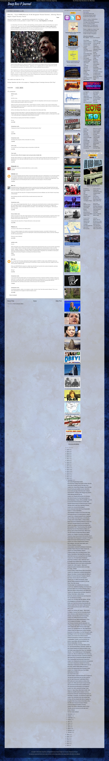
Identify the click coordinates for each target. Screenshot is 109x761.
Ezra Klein (95, 134)
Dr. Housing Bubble (97, 97)
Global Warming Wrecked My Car (75, 494)
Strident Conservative (97, 68)
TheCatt (13, 226)
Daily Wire (95, 44)
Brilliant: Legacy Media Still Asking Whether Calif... (78, 641)
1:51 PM (13, 149)
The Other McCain (96, 74)
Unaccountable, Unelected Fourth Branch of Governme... (80, 546)
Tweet (57, 17)
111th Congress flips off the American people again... (79, 626)
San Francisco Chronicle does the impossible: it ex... (79, 623)
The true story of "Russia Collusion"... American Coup (73, 48)
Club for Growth (96, 96)
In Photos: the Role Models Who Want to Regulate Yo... (79, 699)
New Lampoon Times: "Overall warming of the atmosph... (80, 527)
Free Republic (86, 58)
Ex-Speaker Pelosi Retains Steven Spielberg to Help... (79, 561)
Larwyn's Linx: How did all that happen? (76, 507)
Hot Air (84, 64)
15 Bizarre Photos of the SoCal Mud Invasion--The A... (79, 552)
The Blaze (85, 46)
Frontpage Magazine (87, 59)
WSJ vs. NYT (70, 608)
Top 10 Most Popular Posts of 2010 (75, 481)
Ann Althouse (95, 40)
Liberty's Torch (96, 56)
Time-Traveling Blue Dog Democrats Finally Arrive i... (79, 659)
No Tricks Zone (96, 197)
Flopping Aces (96, 46)
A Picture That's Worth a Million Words (76, 594)
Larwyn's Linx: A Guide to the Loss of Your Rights (78, 670)
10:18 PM (13, 238)
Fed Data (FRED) (96, 99)
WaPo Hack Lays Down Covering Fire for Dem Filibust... (80, 556)
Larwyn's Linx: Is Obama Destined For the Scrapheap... (79, 516)
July (69, 721)
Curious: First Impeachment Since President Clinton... (79, 668)
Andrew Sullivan (96, 132)
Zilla (12, 185)
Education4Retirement (97, 222)
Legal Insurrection (96, 55)
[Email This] (16, 88)
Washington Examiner (87, 77)
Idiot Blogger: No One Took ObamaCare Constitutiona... (80, 633)
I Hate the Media (96, 137)
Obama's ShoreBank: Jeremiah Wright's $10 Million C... (79, 574)
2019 (68, 462)
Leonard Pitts (95, 140)
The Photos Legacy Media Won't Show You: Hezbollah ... (80, 650)
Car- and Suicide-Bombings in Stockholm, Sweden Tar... (80, 646)
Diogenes (85, 131)
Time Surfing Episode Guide (88, 13)
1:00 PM (13, 254)
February (70, 730)
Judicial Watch (86, 96)
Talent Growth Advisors (97, 228)
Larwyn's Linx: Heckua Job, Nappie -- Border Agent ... (79, 610)
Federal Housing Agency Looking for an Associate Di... (79, 637)
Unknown (13, 173)
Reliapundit (13, 166)
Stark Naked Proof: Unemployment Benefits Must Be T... (80, 657)
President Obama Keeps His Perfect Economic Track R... (80, 503)
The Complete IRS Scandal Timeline (90, 30)
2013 (68, 473)
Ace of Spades (86, 40)
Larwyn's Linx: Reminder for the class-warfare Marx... (79, 697)
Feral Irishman (86, 135)
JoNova (94, 194)
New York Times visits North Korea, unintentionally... (79, 517)
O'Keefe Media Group (87, 97)
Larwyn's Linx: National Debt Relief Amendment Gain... (79, 525)
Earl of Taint (85, 134)
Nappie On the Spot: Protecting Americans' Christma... (79, 539)
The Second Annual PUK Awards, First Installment (78, 686)
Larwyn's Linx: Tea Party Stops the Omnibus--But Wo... (79, 599)
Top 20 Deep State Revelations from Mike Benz (84, 0)
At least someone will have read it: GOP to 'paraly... (78, 606)
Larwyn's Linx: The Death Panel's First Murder (77, 557)
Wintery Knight (96, 215)
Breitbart (85, 47)
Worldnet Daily (96, 77)
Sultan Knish (95, 70)
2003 (68, 745)
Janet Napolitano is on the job (46, 20)
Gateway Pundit (86, 61)
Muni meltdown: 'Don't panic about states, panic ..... (79, 543)
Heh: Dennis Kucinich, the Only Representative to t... (79, 498)
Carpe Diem (95, 94)
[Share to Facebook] (21, 88)
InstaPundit (85, 67)
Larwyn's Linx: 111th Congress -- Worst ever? (77, 565)
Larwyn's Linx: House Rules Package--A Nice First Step (79, 487)
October (69, 715)
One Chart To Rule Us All (73, 673)
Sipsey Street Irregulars (97, 207)
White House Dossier (87, 102)
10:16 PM (13, 222)
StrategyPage (86, 197)
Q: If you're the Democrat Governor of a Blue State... (79, 501)
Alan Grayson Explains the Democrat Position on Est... (79, 648)
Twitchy (84, 100)
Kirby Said (95, 53)
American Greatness (87, 41)
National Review (86, 70)
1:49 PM (13, 141)
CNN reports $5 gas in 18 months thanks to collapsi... (79, 514)
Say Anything (95, 67)
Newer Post (10, 301)
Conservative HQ (96, 43)
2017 (68, 465)
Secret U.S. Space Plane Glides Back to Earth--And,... (79, 690)
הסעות (12, 253)
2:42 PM (13, 162)
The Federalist (86, 74)
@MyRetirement (96, 224)
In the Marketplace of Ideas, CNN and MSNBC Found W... (80, 499)
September (70, 717)
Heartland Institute (96, 193)
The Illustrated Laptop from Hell (89, 16)
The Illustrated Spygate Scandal (89, 15)
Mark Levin (85, 68)
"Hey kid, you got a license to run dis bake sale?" (78, 708)
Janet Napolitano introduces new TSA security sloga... (79, 512)
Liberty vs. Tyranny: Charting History (90, 19)
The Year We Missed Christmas (74, 597)
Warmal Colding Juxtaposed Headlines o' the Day (78, 581)
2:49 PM (13, 181)
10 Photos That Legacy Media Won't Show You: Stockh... (80, 624)
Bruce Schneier (86, 228)
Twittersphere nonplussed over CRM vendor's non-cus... (80, 664)
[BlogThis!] (18, 88)
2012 (68, 474)
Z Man (94, 79)
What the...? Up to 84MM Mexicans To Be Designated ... (80, 652)
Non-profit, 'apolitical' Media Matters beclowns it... (78, 666)
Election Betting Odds (87, 53)
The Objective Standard (97, 71)
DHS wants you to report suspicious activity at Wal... (79, 681)
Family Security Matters (88, 213)
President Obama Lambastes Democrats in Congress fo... (80, 675)
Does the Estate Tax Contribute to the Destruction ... (79, 585)
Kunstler (94, 52)
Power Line (85, 73)
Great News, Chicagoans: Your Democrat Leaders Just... (80, 695)
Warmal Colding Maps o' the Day (75, 642)
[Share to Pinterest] (22, 88)
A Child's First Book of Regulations (89, 33)
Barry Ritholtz (95, 93)
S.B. (12, 259)
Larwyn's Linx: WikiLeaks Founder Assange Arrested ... (79, 682)
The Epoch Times (86, 55)
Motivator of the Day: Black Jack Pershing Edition (78, 615)
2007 (68, 738)
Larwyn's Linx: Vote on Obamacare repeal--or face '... (79, 706)
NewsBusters (95, 146)
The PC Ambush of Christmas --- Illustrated (77, 621)
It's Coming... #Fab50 (72, 568)
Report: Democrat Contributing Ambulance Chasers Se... (80, 521)
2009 (68, 734)
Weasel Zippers (86, 79)
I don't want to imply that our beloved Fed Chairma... (79, 662)
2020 (68, 460)
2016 (68, 467)
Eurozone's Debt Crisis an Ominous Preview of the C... (79, 588)
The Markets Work (96, 73)
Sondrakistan (95, 210)
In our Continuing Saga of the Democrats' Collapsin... (79, 490)
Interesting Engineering (87, 225)
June (69, 723)
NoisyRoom (95, 61)
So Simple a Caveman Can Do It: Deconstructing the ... (79, 612)
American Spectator (87, 43)
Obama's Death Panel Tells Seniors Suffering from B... (79, 604)
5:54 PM (13, 271)
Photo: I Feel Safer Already (73, 583)
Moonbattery (95, 59)
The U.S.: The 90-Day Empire (89, 23)
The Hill (84, 76)
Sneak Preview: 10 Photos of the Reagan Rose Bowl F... (80, 492)
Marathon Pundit (96, 204)
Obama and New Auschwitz (88, 20)
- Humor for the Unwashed (91, 37)
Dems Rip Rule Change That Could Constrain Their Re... (80, 483)
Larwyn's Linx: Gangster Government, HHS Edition (78, 534)
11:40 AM (13, 122)
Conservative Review (87, 50)
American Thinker (86, 44)
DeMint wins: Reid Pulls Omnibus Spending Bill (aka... (79, 603)
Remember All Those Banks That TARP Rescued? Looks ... (80, 632)
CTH (84, 52)
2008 (68, 736)
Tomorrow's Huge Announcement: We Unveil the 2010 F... (80, 536)
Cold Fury (85, 210)
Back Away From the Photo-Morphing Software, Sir (78, 528)
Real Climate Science (97, 199)
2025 (68, 451)
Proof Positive (86, 143)
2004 (68, 743)
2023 (68, 455)
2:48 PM (13, 169)
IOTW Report (95, 50)
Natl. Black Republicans (97, 206)
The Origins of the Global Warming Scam (91, 22)
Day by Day (85, 132)
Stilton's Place (86, 144)
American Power (86, 206)
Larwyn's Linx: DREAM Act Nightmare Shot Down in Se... (80, 586)
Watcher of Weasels (97, 213)
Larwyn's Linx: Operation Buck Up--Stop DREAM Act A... (80, 628)
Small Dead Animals (97, 209)
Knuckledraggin (86, 140)
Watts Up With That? (97, 200)
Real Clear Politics (96, 147)
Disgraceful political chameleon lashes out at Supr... (79, 566)
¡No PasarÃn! (86, 207)
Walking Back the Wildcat (73, 671)
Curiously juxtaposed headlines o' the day (77, 704)
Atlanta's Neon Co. (96, 219)
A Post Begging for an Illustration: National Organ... (78, 601)
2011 (68, 476)
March (69, 728)
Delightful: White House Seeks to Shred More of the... (79, 700)
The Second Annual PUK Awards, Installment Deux (79, 684)
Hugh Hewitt (85, 65)
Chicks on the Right (97, 41)
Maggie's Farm (86, 215)
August (69, 719)
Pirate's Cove (95, 62)
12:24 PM (13, 133)
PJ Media (85, 71)
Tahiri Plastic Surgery (97, 227)
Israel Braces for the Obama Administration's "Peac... (79, 619)
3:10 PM (13, 209)
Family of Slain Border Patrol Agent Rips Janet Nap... (79, 554)
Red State (95, 65)
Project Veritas (86, 99)
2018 (68, 464)
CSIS (84, 191)
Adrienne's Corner (86, 204)
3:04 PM (13, 198)
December (70, 480)
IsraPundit (85, 194)
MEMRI (94, 144)
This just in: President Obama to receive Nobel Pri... (79, 523)
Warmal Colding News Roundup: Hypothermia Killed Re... (80, 655)
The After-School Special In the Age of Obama (77, 702)
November (70, 714)
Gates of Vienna (96, 47)
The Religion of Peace (87, 200)
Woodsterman (86, 147)
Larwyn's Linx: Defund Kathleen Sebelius (76, 550)
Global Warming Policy (97, 191)
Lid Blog (94, 58)
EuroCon (85, 56)
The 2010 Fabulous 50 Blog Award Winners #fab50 (79, 532)
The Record (85, 199)
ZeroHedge (95, 102)
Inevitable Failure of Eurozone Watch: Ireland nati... (79, 548)
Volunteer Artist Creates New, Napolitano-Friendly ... (79, 505)
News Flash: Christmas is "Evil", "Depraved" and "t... (79, 559)
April (69, 726)
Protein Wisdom (96, 64)
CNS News (85, 49)
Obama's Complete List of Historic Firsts (91, 29)
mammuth (66, 751)
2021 (68, 458)
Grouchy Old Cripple (87, 137)
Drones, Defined (71, 710)
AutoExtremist (86, 219)
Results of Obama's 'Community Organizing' (47, 0)
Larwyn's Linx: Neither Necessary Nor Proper (77, 617)
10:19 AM (13, 292)
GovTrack (85, 94)
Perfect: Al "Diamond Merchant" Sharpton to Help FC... (79, 575)
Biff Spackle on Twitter (97, 221)
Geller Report (86, 62)
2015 (68, 469)
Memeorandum (96, 143)
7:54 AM (13, 283)
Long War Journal (86, 196)
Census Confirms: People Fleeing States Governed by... (80, 570)
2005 (68, 741)
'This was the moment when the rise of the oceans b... (79, 677)
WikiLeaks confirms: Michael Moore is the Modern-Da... (79, 590)
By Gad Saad (73, 33)
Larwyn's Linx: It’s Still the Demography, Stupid (78, 579)
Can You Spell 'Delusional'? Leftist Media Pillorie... (78, 679)
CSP (84, 193)
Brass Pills (85, 93)
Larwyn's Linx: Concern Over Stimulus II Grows (78, 635)
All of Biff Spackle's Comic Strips (74, 441)
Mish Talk (95, 100)
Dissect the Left (86, 212)
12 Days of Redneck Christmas (74, 545)
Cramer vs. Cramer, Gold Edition (75, 510)
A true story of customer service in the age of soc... (78, 485)
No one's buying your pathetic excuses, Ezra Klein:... (79, 489)
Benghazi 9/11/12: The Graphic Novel (90, 25)
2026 (68, 449)
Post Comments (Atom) (18, 303)
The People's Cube (87, 146)
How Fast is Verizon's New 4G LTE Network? (77, 577)
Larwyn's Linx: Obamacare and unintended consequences (80, 661)
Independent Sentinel (97, 49)
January (70, 732)
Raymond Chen (86, 221)
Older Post (59, 301)
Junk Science (95, 196)
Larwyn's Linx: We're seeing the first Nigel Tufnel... (78, 688)
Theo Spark (95, 212)
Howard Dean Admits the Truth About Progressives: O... (79, 693)
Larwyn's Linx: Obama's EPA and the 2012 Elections (79, 496)
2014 (68, 471)
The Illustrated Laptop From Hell (7, 0)
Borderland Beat (86, 190)
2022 (68, 456)
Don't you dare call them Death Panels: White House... (79, 530)
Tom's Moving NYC (97, 225)
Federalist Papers (96, 135)
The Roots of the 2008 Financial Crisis (90, 26)
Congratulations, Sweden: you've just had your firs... (79, 639)
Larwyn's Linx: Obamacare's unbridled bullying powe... (79, 572)
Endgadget (85, 224)
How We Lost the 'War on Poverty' (89, 32)
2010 (68, 478)
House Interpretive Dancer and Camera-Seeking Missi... (80, 563)
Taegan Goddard (96, 131)
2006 (68, 739)
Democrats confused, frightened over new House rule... (79, 595)
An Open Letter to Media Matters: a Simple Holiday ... (79, 519)
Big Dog (84, 209)
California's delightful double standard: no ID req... (78, 691)
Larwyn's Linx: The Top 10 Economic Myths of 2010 (79, 644)
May (69, 724)
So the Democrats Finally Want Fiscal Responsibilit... (79, 508)
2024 (68, 453)
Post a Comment (13, 295)
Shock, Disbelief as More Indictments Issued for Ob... (79, 614)
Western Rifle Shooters (97, 76)
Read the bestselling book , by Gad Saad (73, 62)
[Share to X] (19, 88)
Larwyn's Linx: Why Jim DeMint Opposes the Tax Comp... (80, 653)
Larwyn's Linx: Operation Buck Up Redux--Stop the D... (79, 592)
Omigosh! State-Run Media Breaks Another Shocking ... (79, 630)
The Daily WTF (86, 222)
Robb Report (85, 227)
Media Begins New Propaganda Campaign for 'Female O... (80, 537)
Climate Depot (96, 190)
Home (35, 301)
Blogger (76, 751)
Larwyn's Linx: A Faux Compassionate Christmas (78, 541)
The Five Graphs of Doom (73, 711)
